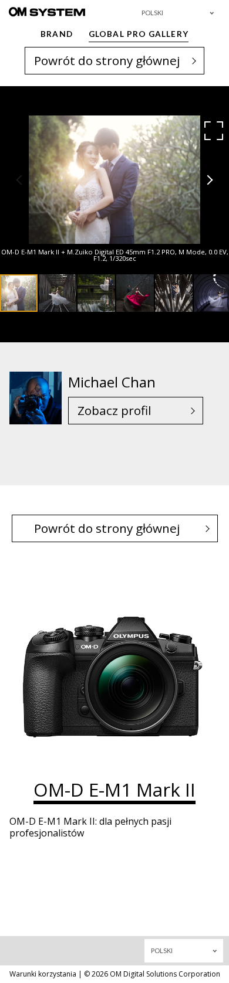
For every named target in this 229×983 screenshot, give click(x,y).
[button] (213, 130)
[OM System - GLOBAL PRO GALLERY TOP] (47, 11)
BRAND (56, 34)
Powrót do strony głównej (107, 60)
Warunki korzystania (42, 974)
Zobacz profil (114, 410)
